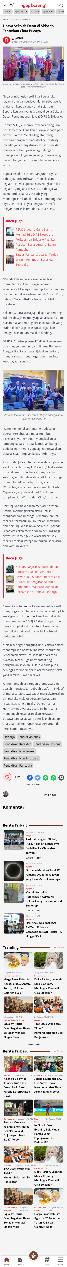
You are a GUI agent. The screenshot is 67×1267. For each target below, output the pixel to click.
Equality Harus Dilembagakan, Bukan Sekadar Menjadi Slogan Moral (17, 1220)
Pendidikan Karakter (17, 744)
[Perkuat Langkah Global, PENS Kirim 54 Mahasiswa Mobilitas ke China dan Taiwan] (14, 842)
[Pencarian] (61, 6)
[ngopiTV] (11, 6)
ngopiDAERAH (21, 11)
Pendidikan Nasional (47, 744)
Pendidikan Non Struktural (21, 758)
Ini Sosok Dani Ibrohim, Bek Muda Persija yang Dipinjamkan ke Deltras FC (46, 1134)
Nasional (35, 11)
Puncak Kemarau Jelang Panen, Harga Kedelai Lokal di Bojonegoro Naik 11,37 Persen (16, 1131)
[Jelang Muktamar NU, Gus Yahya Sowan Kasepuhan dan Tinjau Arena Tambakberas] (49, 1064)
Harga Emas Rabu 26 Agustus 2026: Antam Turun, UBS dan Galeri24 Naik (47, 1220)
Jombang (38, 1075)
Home (5, 19)
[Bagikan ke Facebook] (30, 778)
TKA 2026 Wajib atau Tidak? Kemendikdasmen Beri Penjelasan (18, 1175)
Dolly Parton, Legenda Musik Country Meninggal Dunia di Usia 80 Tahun (48, 1178)
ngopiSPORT (48, 11)
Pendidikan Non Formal (19, 751)
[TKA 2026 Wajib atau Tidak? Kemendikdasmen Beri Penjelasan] (49, 1004)
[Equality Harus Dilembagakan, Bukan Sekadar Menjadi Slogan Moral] (18, 1004)
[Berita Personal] (33, 1255)
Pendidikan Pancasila (18, 765)
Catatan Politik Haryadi (14, 1020)
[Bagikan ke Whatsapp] (54, 778)
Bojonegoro (9, 1119)
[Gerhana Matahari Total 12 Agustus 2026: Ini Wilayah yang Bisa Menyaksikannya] (14, 871)
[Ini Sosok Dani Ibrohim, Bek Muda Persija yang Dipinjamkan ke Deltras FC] (49, 1108)
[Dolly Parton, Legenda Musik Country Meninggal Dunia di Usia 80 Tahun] (49, 960)
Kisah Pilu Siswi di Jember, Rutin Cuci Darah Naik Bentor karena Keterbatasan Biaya (17, 1087)
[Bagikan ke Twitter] (38, 778)
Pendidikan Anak (29, 737)
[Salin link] (61, 778)
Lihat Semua (58, 947)
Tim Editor (49, 795)
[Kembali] (6, 6)
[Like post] (7, 777)
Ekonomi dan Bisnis (12, 975)
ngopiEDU (26, 19)
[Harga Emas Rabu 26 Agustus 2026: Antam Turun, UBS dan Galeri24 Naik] (18, 960)
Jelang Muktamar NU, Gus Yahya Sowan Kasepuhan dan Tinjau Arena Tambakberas (48, 1085)
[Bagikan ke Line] (46, 778)
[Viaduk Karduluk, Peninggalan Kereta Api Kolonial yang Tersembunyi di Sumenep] (14, 895)
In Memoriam (40, 975)
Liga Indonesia (38, 1120)
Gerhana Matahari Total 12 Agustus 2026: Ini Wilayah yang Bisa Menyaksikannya (43, 875)
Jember (7, 1075)
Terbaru (7, 11)
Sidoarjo (9, 737)
